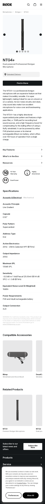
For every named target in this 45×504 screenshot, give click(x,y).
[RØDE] (7, 4)
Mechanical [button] (28, 197)
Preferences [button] (13, 495)
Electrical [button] (12, 197)
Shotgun (18, 12)
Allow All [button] (30, 495)
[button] (41, 4)
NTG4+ (26, 12)
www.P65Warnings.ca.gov (11, 324)
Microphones (7, 12)
